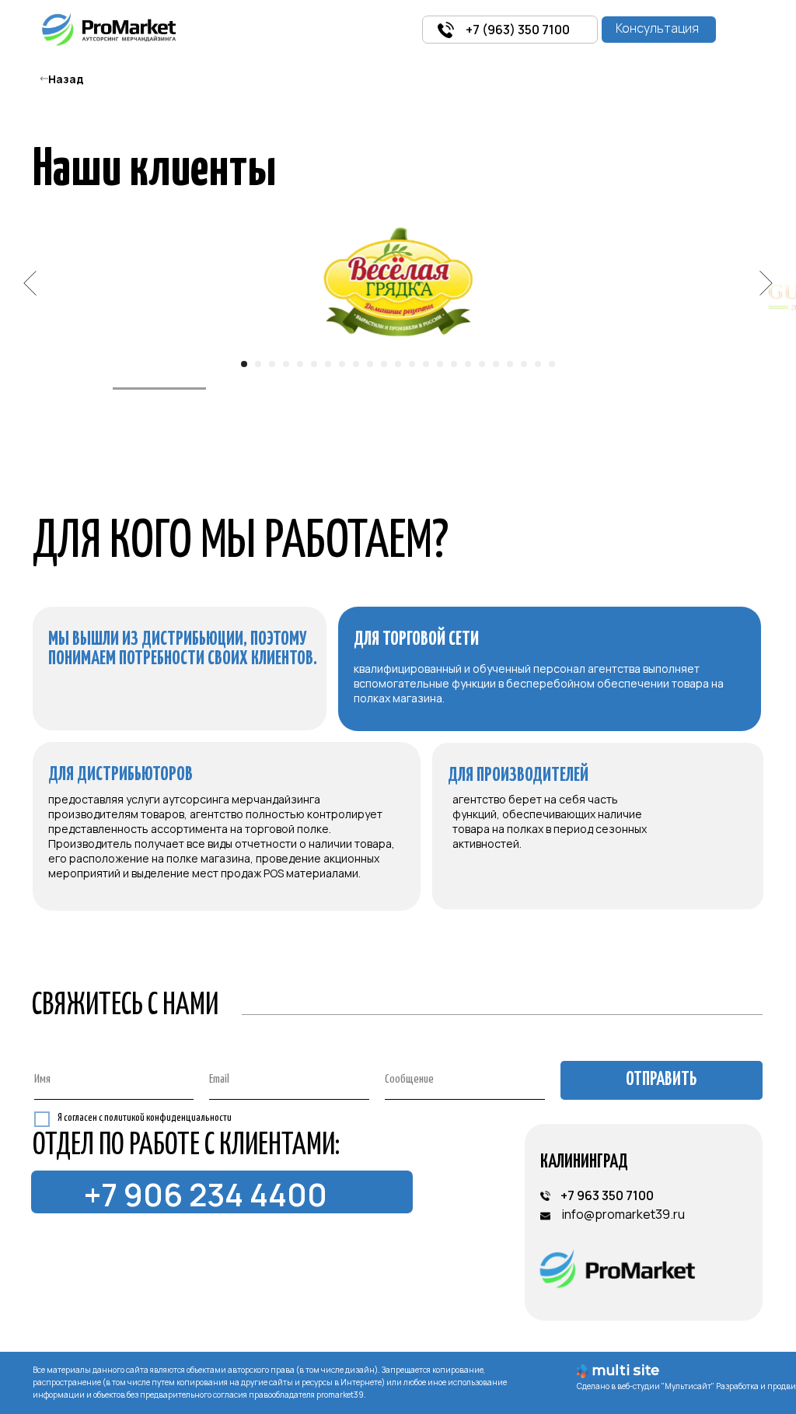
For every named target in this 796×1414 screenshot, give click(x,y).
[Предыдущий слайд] (30, 283)
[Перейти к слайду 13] (412, 364)
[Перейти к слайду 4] (286, 364)
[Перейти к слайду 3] (272, 364)
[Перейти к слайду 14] (426, 364)
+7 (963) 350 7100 (518, 29)
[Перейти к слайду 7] (328, 364)
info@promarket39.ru (623, 1214)
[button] (659, 30)
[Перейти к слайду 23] (552, 364)
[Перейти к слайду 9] (356, 364)
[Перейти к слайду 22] (538, 364)
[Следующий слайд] (766, 283)
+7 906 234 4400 (205, 1194)
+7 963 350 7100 (607, 1195)
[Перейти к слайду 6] (314, 364)
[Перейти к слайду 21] (524, 364)
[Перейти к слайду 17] (468, 364)
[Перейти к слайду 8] (342, 364)
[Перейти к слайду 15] (440, 364)
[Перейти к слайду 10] (370, 364)
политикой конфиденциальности (168, 1118)
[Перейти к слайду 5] (300, 364)
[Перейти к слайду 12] (398, 364)
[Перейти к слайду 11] (384, 364)
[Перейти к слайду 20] (510, 364)
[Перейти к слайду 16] (454, 364)
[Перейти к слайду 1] (244, 364)
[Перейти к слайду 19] (496, 364)
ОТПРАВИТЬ (661, 1080)
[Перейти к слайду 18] (482, 364)
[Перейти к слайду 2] (258, 364)
